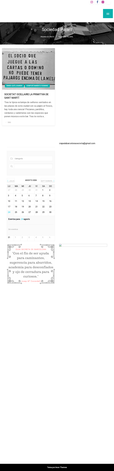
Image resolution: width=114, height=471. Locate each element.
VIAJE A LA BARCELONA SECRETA (49, 11)
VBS (9, 122)
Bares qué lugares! (14, 86)
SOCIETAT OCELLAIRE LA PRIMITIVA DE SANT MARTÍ (26, 96)
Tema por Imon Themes (57, 467)
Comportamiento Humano (37, 86)
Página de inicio (47, 37)
